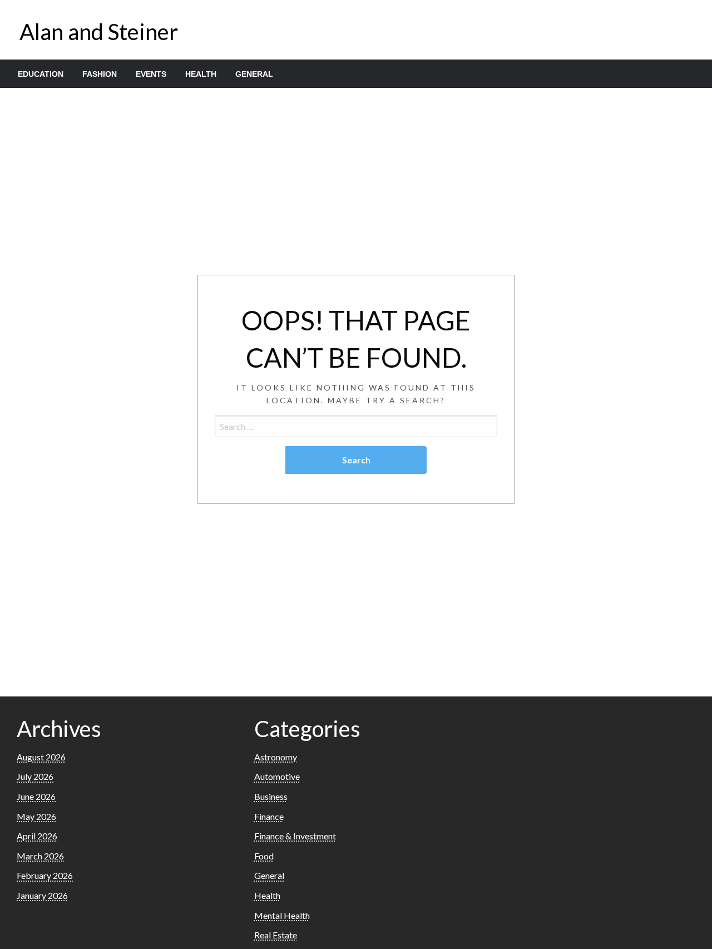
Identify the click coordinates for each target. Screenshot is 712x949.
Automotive (277, 776)
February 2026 (45, 875)
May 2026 (36, 816)
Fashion (99, 74)
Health (200, 74)
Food (264, 856)
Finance (269, 816)
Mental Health (282, 915)
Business (271, 796)
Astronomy (275, 757)
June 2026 (36, 796)
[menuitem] (40, 74)
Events (151, 74)
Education (40, 74)
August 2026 (41, 757)
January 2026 (42, 895)
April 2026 (37, 836)
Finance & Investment (295, 836)
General (254, 74)
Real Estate (275, 935)
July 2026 (35, 776)
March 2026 (40, 856)
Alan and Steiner (98, 31)
